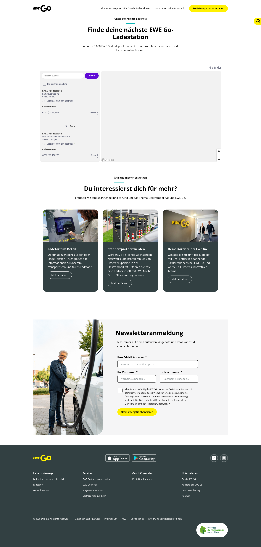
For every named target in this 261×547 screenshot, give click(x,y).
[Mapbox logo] (107, 160)
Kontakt (186, 495)
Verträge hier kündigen (94, 495)
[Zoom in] (219, 155)
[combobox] (63, 76)
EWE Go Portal (90, 484)
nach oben (128, 539)
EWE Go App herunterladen (208, 8)
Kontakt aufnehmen (142, 479)
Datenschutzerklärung (150, 400)
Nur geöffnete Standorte (57, 84)
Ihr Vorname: (127, 372)
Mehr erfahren (59, 275)
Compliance (137, 518)
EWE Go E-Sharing (191, 490)
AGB (124, 518)
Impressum (110, 518)
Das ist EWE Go (189, 479)
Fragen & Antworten (93, 490)
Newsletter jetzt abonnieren (137, 412)
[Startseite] (42, 8)
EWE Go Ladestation (52, 91)
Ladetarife (38, 484)
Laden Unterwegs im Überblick (48, 479)
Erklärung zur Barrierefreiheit (165, 518)
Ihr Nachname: (171, 372)
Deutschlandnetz (41, 490)
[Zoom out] (219, 159)
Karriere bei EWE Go (192, 484)
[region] (161, 116)
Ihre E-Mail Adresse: (132, 357)
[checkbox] (44, 84)
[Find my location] (219, 150)
